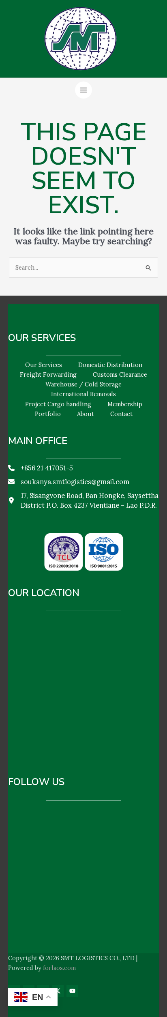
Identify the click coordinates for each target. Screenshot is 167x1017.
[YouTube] (72, 991)
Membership (124, 404)
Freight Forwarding (48, 374)
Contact (121, 414)
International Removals (83, 394)
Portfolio (48, 414)
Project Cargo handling (58, 404)
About (85, 414)
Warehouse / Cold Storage (83, 384)
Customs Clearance (120, 374)
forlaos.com (59, 968)
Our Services (43, 365)
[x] (58, 991)
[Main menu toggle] (83, 90)
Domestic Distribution (110, 365)
